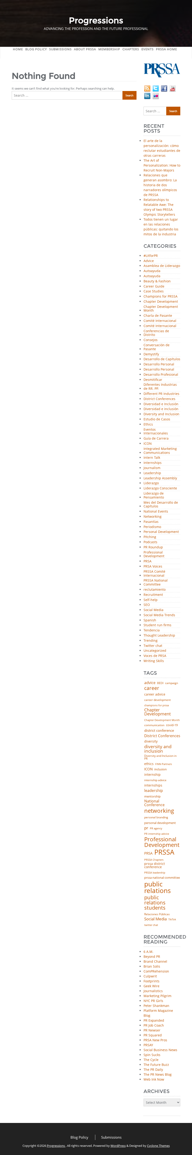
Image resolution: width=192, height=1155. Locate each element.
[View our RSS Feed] (147, 88)
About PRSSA (85, 49)
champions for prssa (156, 705)
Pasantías (151, 522)
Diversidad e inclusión (161, 409)
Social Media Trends (159, 615)
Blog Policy (36, 49)
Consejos (151, 340)
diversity (151, 741)
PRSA (147, 561)
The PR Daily (153, 1069)
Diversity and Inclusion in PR (160, 757)
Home (18, 49)
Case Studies (154, 291)
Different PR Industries (161, 394)
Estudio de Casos (157, 419)
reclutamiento (155, 590)
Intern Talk (152, 458)
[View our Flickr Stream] (155, 95)
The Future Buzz (156, 1064)
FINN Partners (163, 764)
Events (147, 49)
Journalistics (153, 991)
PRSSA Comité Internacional (154, 574)
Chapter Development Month (161, 309)
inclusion (160, 769)
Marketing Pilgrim (157, 996)
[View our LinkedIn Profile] (147, 95)
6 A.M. (148, 951)
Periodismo (152, 527)
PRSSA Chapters (153, 860)
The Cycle (151, 1059)
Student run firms (157, 625)
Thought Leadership (159, 636)
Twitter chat (153, 646)
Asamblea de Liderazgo (162, 266)
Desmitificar (153, 380)
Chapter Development (161, 302)
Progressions (56, 1146)
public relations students (155, 902)
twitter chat (151, 925)
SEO (147, 605)
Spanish (150, 620)
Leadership (152, 473)
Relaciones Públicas (157, 914)
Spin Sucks (152, 1055)
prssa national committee (162, 877)
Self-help (151, 600)
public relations (157, 887)
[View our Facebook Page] (164, 88)
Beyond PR (152, 956)
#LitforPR (151, 256)
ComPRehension (156, 971)
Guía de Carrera (156, 439)
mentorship (152, 796)
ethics (149, 763)
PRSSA (164, 852)
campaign (171, 683)
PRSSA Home (166, 49)
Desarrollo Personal (159, 364)
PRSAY (148, 1045)
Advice (149, 261)
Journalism (152, 468)
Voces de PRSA (155, 656)
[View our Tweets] (155, 88)
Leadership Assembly (160, 478)
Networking (153, 517)
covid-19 (172, 725)
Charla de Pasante (158, 316)
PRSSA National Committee (156, 583)
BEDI (160, 683)
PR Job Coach (154, 1025)
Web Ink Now (154, 1079)
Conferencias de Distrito (156, 333)
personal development (160, 822)
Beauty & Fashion (157, 281)
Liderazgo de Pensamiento (154, 495)
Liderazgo (151, 483)
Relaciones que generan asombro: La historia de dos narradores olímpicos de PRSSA (160, 185)
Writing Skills (154, 661)
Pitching (150, 537)
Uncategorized (155, 651)
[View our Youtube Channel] (172, 88)
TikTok (172, 919)
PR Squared (153, 1035)
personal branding (156, 817)
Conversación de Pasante (157, 347)
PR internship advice (156, 834)
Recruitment (153, 595)
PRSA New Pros (155, 1040)
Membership (109, 49)
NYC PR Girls (153, 1000)
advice (149, 683)
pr (146, 828)
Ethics (148, 424)
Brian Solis (152, 966)
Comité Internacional (160, 321)
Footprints (151, 981)
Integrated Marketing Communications (160, 451)
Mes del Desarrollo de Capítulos (161, 505)
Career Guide (154, 286)
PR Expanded (154, 1020)
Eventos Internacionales (156, 432)
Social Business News (160, 1050)
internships (153, 785)
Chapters (130, 49)
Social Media (153, 610)
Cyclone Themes (158, 1146)
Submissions (60, 49)
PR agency (156, 828)
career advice (154, 694)
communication (154, 725)
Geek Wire (151, 986)
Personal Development (161, 532)
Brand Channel (155, 961)
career (151, 688)
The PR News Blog (158, 1074)
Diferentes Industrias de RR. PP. (160, 387)
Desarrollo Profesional (161, 375)
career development (157, 700)
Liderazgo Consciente (160, 488)
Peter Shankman (156, 1005)
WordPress (118, 1146)
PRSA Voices (153, 566)
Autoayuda (152, 271)
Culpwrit (150, 976)
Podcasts (150, 542)
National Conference (154, 803)
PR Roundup (153, 547)
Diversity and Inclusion (161, 414)
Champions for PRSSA (160, 297)
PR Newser (152, 1030)
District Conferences (159, 399)
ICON (148, 444)
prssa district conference (154, 865)
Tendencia (152, 630)
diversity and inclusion (158, 748)
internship (152, 774)
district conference (159, 730)
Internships (153, 463)
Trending (151, 641)
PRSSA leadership (154, 872)
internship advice (155, 780)
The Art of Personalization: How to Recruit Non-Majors (162, 165)
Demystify (151, 354)
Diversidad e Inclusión (161, 404)
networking (159, 810)
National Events (156, 512)
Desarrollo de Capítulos (162, 359)
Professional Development (154, 554)
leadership (153, 791)
